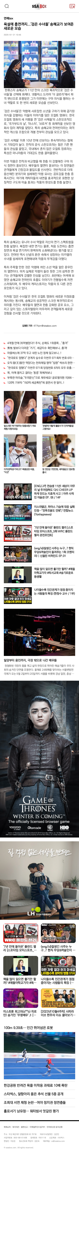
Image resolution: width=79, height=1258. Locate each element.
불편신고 (24, 1127)
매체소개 (7, 1127)
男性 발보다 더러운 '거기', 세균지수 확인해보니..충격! (37, 348)
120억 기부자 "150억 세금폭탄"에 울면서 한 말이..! (35, 382)
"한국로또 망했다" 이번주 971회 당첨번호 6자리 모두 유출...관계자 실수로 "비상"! (41, 367)
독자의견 (15, 1127)
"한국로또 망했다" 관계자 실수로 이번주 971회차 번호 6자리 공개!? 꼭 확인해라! (41, 358)
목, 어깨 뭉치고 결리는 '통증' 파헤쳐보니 (29, 372)
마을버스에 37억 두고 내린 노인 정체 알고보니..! (34, 353)
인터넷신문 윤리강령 (55, 1127)
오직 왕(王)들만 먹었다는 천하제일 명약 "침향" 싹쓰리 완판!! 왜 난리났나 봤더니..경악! (41, 363)
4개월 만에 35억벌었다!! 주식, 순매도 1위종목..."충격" (37, 343)
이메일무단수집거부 (37, 1127)
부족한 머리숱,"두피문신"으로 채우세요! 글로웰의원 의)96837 (41, 377)
